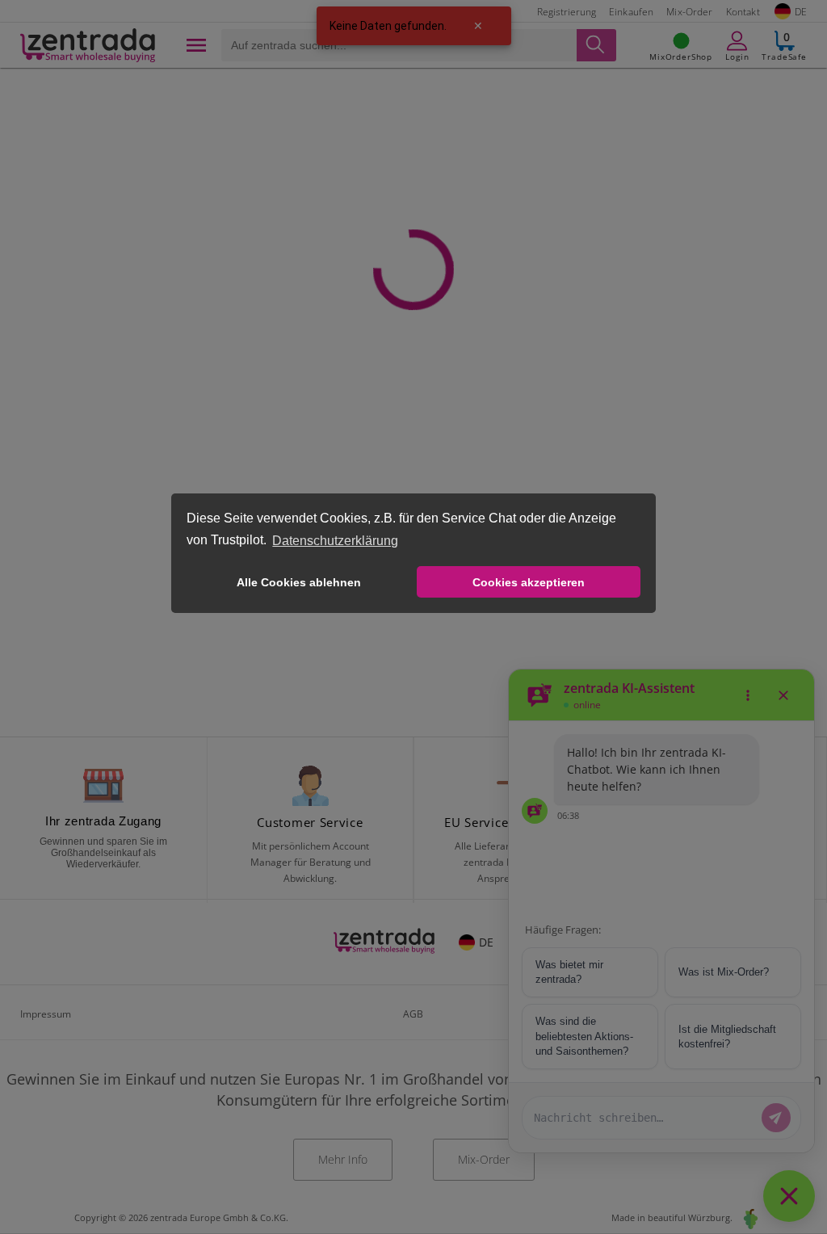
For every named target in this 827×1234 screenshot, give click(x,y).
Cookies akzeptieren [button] (528, 582)
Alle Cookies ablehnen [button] (299, 582)
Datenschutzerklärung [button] (335, 541)
